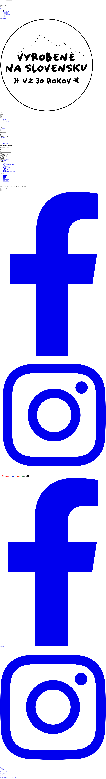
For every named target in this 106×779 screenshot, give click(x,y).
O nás (4, 165)
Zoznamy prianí (5, 180)
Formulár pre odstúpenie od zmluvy (9, 171)
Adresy (4, 178)
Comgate (4, 168)
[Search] (1, 115)
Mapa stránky (5, 170)
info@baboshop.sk (8, 159)
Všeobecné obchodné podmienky (8, 164)
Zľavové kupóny (6, 179)
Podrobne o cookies (6, 167)
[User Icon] (1, 117)
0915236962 (4, 160)
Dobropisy (4, 177)
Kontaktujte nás (5, 169)
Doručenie (4, 163)
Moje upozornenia (6, 181)
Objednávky (5, 176)
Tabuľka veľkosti (6, 166)
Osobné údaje (5, 175)
